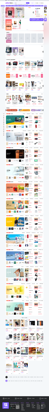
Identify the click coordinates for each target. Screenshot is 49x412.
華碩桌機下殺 (28, 113)
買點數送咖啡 (41, 283)
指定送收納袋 (32, 164)
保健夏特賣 (22, 198)
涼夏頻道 (25, 5)
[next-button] (43, 110)
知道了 (41, 19)
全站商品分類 (38, 408)
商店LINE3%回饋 (20, 4)
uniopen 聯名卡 (37, 5)
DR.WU (38, 232)
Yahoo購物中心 (9, 3)
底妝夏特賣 (23, 232)
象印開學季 (29, 130)
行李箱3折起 (41, 266)
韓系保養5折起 (28, 232)
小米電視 (33, 130)
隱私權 (22, 406)
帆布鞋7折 (41, 215)
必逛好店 (28, 5)
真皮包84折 (36, 266)
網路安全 (22, 405)
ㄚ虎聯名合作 (33, 407)
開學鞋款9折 (21, 215)
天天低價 (21, 5)
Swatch (37, 283)
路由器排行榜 (41, 113)
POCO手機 (26, 147)
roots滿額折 (27, 266)
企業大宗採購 (33, 405)
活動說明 (42, 59)
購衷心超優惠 (28, 405)
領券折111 (22, 266)
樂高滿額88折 (19, 249)
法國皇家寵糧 (41, 181)
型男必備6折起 (23, 283)
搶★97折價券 (35, 249)
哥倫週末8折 (32, 215)
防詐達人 (37, 113)
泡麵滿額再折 (35, 300)
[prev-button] (6, 110)
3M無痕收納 (36, 164)
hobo (23, 4)
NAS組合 (24, 113)
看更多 (31, 5)
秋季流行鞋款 (32, 266)
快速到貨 (18, 5)
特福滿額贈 (27, 164)
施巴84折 (41, 232)
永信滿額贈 (26, 198)
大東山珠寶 (33, 283)
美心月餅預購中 (36, 181)
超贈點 (42, 5)
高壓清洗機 (23, 164)
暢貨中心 (14, 5)
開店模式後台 (38, 406)
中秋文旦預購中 (31, 181)
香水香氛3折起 (34, 232)
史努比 (25, 4)
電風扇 (36, 130)
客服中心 (33, 404)
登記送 (11, 5)
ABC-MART (16, 4)
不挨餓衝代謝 (31, 198)
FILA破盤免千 (37, 215)
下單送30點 (27, 300)
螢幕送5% (33, 113)
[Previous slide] (5, 323)
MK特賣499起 (28, 283)
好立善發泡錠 (36, 198)
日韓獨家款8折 (27, 215)
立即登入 (37, 9)
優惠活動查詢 (28, 406)
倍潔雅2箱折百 (24, 249)
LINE (43, 408)
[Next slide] (12, 323)
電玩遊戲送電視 (41, 130)
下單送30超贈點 (41, 300)
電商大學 (38, 404)
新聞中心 (44, 404)
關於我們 (22, 404)
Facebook (44, 405)
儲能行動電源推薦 (36, 147)
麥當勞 (27, 4)
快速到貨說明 (38, 407)
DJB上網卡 (30, 147)
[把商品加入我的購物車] (11, 331)
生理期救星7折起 (40, 249)
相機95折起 (41, 147)
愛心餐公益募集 (25, 181)
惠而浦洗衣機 (24, 130)
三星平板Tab (22, 147)
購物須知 (22, 408)
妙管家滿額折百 (30, 249)
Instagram (44, 406)
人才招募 (33, 406)
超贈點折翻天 (28, 404)
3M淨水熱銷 (41, 164)
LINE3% (23, 300)
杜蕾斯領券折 (41, 198)
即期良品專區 (20, 181)
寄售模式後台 (38, 405)
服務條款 (22, 407)
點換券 (8, 5)
